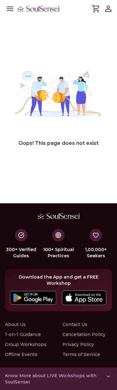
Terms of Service (81, 354)
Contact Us (74, 324)
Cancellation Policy (83, 334)
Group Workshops (25, 344)
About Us (15, 324)
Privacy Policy (78, 344)
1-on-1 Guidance (23, 334)
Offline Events (21, 354)
